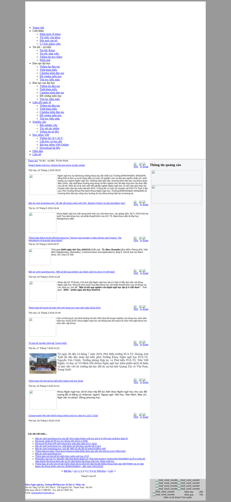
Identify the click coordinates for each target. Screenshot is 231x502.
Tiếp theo (101, 471)
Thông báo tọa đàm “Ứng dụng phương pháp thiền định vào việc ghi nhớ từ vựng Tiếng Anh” (80, 451)
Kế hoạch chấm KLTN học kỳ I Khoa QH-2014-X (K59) (61, 441)
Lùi (75, 471)
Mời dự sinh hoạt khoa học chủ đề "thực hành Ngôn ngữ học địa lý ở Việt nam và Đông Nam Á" (81, 438)
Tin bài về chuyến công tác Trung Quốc (48, 343)
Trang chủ (33, 161)
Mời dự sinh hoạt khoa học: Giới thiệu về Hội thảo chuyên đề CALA (68, 446)
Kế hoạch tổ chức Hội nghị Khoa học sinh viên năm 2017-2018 (66, 443)
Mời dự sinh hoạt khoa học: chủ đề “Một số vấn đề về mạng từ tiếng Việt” (70, 448)
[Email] (145, 166)
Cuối (110, 471)
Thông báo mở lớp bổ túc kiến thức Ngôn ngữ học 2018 (56, 381)
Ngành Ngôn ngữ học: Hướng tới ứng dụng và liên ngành (57, 165)
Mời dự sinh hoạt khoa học (48, 454)
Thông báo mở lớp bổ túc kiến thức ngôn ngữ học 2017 (62, 456)
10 (95, 471)
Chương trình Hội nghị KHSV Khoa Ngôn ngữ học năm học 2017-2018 (63, 415)
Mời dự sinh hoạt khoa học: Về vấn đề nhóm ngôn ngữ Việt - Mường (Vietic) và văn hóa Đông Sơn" (77, 203)
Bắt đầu (67, 471)
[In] (140, 166)
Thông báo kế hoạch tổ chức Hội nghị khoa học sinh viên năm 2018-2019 (65, 308)
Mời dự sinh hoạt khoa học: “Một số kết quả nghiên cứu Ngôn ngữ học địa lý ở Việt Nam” (72, 272)
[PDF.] (136, 166)
